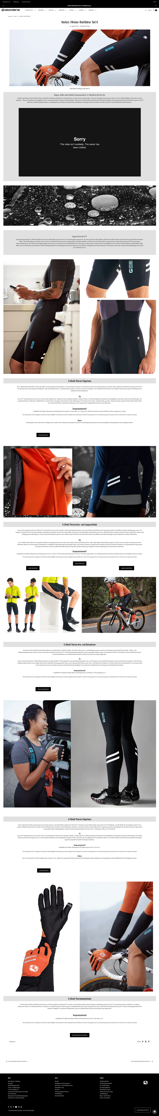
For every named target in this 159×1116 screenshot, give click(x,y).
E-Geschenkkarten (13, 1089)
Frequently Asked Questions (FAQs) (18, 1092)
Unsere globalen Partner (62, 1092)
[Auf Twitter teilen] (145, 1041)
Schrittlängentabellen (106, 1083)
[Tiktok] (21, 1107)
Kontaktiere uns (6, 2)
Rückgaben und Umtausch (62, 1083)
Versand (10, 1083)
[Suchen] (145, 10)
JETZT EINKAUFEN (43, 689)
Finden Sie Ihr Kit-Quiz (106, 1092)
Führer (15, 16)
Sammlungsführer (105, 1087)
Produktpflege (104, 1094)
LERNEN (81, 10)
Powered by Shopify (28, 1110)
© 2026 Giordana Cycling (15, 1110)
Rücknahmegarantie (13, 1085)
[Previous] (3, 6)
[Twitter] (11, 1107)
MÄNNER (41, 10)
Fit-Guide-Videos (104, 1085)
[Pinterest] (13, 1107)
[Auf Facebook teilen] (142, 1041)
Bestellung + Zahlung (14, 1081)
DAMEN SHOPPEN (126, 568)
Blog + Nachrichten (105, 1096)
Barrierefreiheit (59, 1096)
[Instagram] (18, 1107)
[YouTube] (16, 1107)
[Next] (156, 6)
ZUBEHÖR (62, 10)
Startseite (10, 16)
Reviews (57, 1089)
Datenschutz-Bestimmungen (16, 1098)
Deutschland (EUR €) (143, 1110)
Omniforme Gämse (105, 1089)
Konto (149, 10)
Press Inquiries (12, 1094)
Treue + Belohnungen (14, 1087)
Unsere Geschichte (105, 1098)
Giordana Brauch (26, 2)
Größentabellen (104, 1081)
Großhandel (58, 1094)
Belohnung (16, 2)
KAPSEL (71, 10)
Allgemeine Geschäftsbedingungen (18, 1096)
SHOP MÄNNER (43, 435)
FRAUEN (51, 10)
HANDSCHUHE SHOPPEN (79, 1035)
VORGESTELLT (29, 10)
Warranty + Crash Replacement (64, 1085)
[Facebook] (8, 1107)
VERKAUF (91, 10)
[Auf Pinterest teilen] (148, 1041)
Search (57, 1081)
